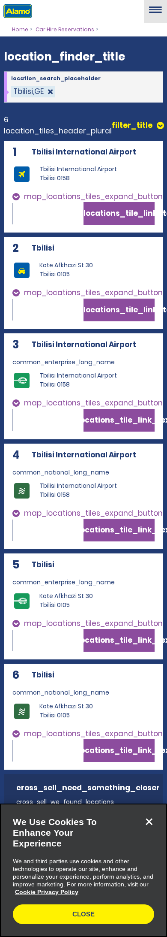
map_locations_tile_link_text (119, 213)
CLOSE (83, 914)
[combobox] (83, 87)
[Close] (149, 821)
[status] (33, 91)
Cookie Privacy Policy (46, 892)
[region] (83, 870)
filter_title (132, 125)
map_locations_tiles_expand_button (93, 196)
